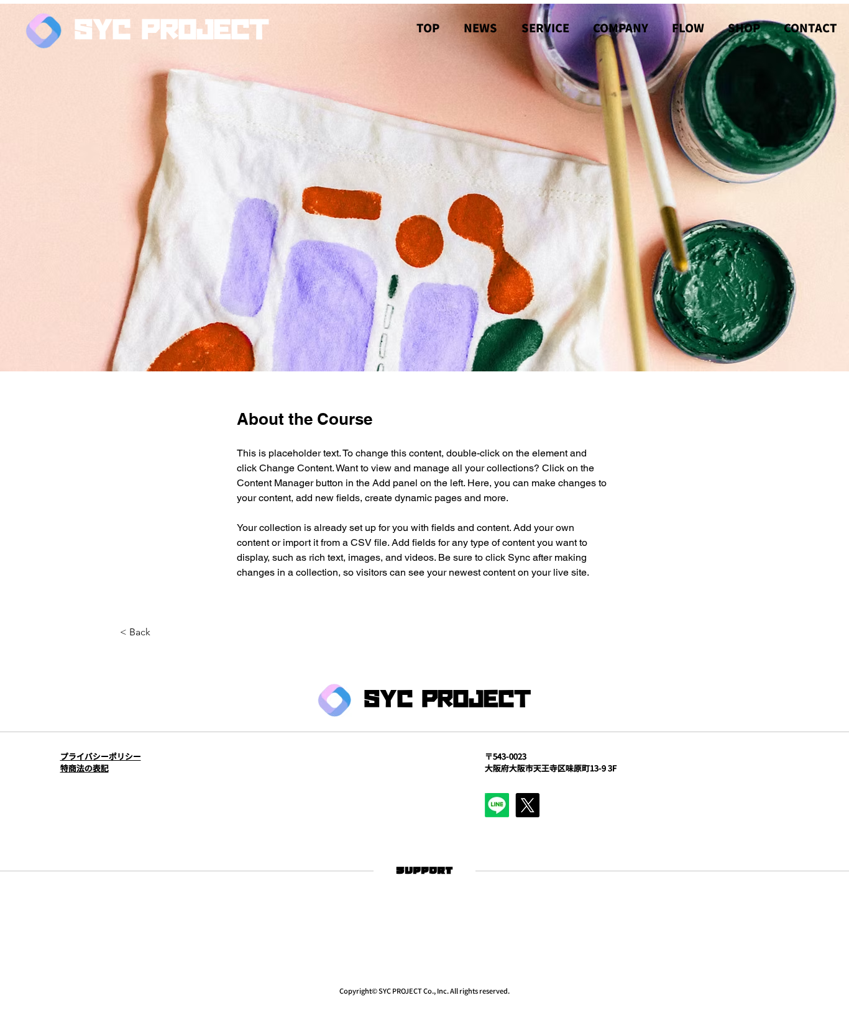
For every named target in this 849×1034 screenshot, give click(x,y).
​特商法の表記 (84, 768)
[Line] (497, 805)
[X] (527, 805)
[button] (545, 27)
